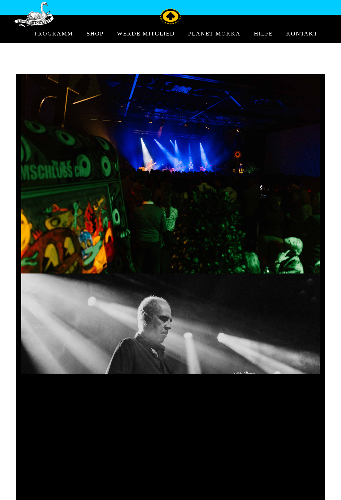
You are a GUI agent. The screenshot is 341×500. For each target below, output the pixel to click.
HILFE (263, 34)
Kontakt (302, 34)
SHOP (95, 34)
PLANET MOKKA (214, 34)
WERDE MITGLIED (146, 34)
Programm (53, 34)
